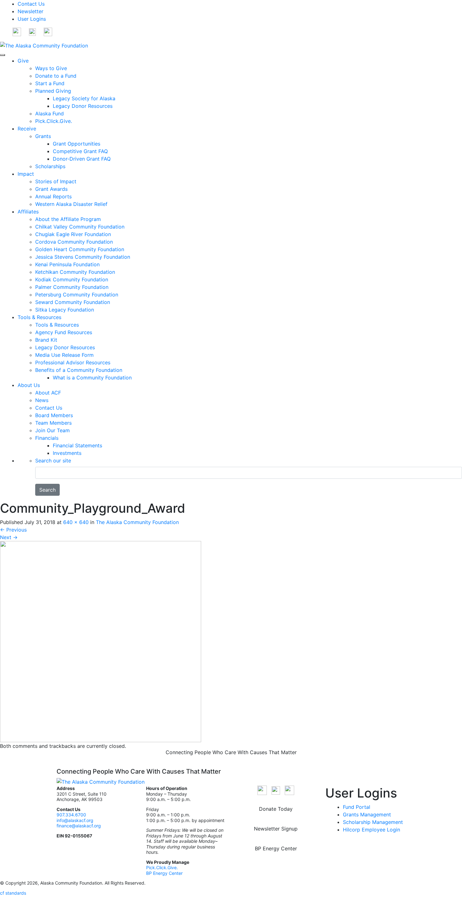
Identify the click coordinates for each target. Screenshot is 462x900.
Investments (67, 453)
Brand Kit (46, 340)
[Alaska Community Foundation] (44, 45)
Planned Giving (53, 91)
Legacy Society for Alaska (84, 98)
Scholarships (50, 166)
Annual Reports (53, 196)
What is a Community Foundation (92, 377)
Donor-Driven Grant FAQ (82, 159)
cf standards (13, 893)
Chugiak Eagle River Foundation (73, 234)
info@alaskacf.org (75, 820)
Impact (26, 174)
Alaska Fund (49, 113)
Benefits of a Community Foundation (78, 370)
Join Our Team (52, 430)
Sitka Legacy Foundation (64, 309)
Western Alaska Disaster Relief (71, 204)
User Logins (32, 19)
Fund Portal (356, 807)
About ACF (48, 392)
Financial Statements (77, 445)
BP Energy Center (165, 873)
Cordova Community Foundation (74, 242)
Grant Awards (51, 189)
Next (9, 537)
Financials (46, 438)
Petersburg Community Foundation (76, 294)
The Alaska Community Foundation (137, 522)
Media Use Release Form (64, 355)
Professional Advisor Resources (72, 362)
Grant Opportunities (76, 144)
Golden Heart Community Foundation (79, 249)
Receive (27, 128)
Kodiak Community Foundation (71, 279)
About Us (29, 385)
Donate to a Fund (55, 76)
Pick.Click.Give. (53, 121)
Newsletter (30, 11)
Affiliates (28, 211)
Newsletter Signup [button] (276, 828)
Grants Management (367, 814)
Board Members (54, 415)
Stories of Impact (55, 181)
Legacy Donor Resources (83, 106)
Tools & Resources (39, 317)
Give (23, 61)
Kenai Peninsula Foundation (67, 264)
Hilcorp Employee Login (371, 829)
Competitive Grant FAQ (80, 151)
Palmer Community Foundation (71, 287)
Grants (43, 136)
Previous (13, 530)
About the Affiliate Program (68, 219)
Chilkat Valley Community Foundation (79, 227)
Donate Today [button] (276, 809)
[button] (17, 31)
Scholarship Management (373, 822)
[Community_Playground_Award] (100, 641)
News (41, 400)
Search (47, 490)
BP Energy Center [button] (276, 848)
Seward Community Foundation (72, 302)
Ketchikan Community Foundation (75, 272)
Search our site (53, 460)
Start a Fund (49, 83)
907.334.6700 (71, 814)
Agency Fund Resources (63, 332)
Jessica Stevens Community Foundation (82, 257)
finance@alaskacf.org (79, 825)
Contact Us (31, 4)
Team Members (53, 423)
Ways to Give (51, 68)
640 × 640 (76, 522)
